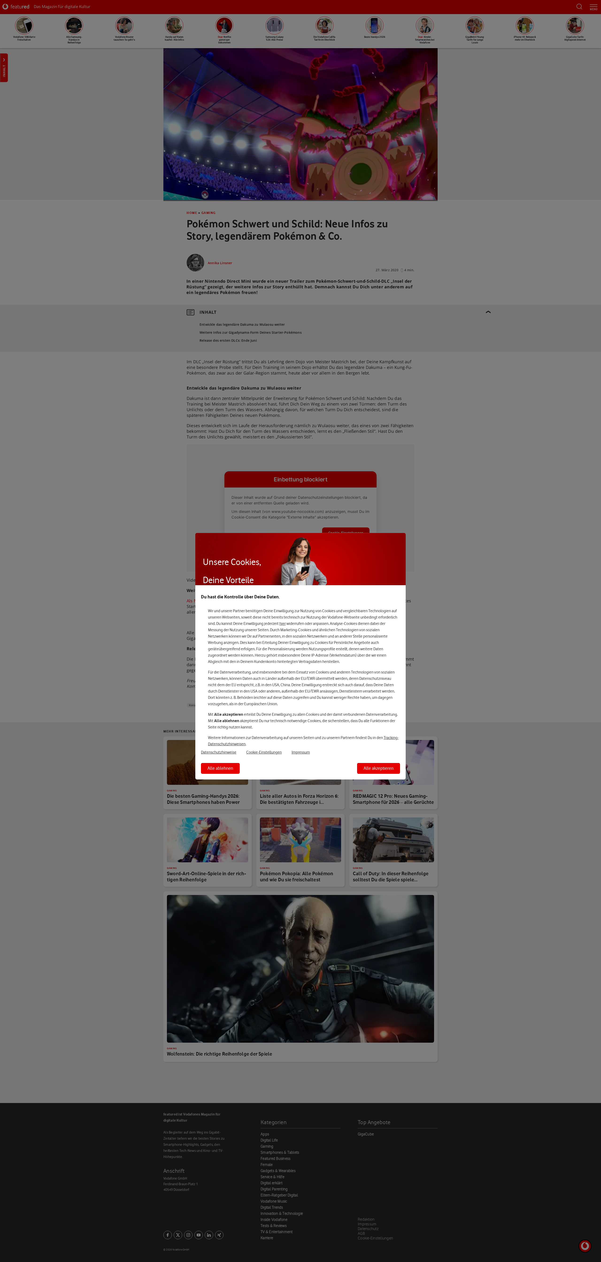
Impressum (301, 752)
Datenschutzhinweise (218, 752)
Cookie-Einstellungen (264, 752)
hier (282, 623)
